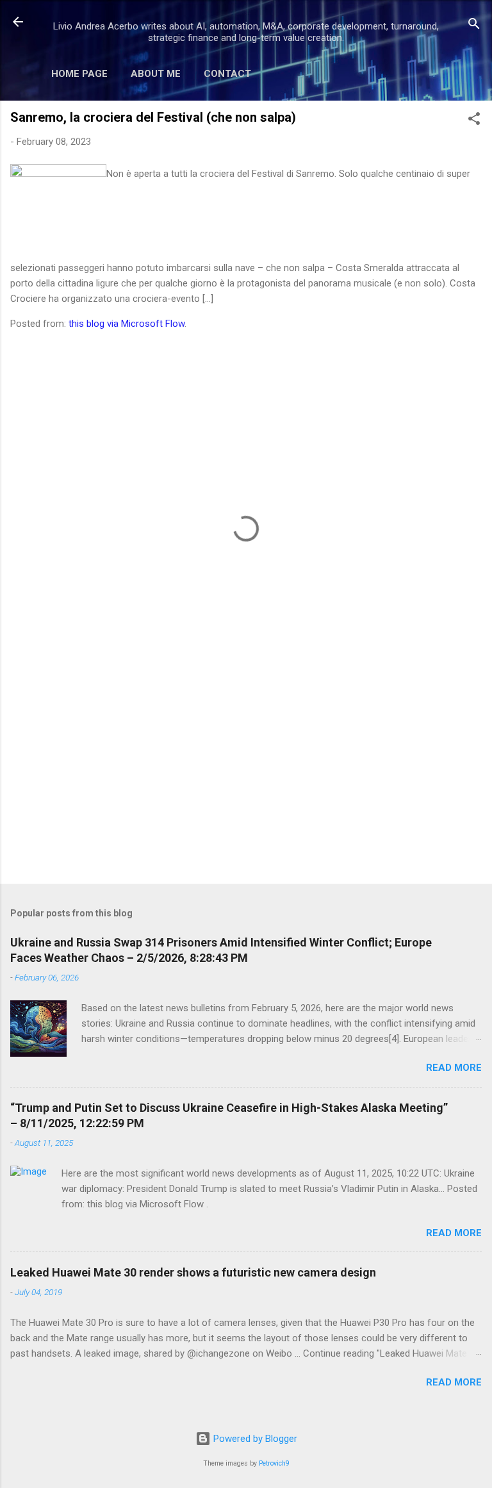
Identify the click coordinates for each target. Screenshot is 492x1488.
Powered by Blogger (254, 1438)
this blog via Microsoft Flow (126, 323)
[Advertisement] (246, 773)
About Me (156, 73)
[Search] (474, 25)
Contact (227, 73)
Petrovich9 (274, 1463)
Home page (79, 73)
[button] (474, 121)
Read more (454, 1067)
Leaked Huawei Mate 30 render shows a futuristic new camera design (193, 1272)
